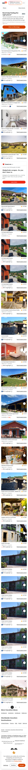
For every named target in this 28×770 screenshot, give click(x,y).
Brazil (20, 723)
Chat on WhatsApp (14, 27)
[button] (15, 3)
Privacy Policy (18, 761)
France (12, 723)
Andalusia (17, 713)
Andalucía (4, 713)
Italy (16, 723)
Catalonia (11, 713)
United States (5, 723)
